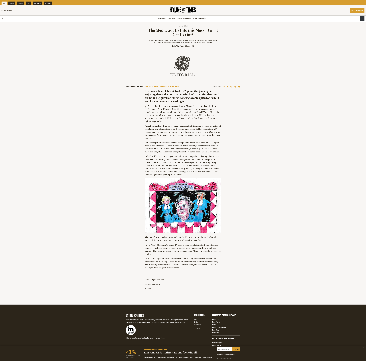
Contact (196, 322)
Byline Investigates (217, 342)
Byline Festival (216, 322)
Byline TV (214, 324)
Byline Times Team (178, 46)
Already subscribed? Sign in (225, 358)
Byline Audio (215, 332)
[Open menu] (3, 18)
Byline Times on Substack (219, 327)
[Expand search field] (362, 18)
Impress (183, 322)
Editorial (186, 26)
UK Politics (148, 288)
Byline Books (215, 330)
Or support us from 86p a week (226, 354)
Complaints (197, 329)
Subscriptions (358, 10)
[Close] (363, 347)
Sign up (236, 349)
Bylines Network (216, 345)
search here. (161, 338)
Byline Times (215, 319)
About (195, 319)
